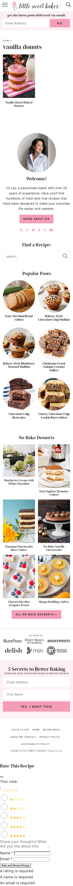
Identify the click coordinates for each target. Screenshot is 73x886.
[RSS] (21, 230)
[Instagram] (44, 230)
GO (60, 23)
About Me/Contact (23, 737)
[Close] (1, 776)
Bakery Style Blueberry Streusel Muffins (19, 365)
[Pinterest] (27, 230)
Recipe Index (51, 730)
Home (6, 41)
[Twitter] (33, 230)
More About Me (36, 219)
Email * (6, 859)
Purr (60, 750)
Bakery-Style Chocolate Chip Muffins (54, 318)
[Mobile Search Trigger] (67, 7)
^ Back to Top (20, 730)
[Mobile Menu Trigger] (5, 7)
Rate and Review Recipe (15, 865)
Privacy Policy (50, 737)
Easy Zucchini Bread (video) (19, 318)
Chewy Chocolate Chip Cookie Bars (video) (54, 416)
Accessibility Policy (35, 744)
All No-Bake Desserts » (36, 614)
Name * (6, 853)
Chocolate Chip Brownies (19, 416)
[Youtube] (51, 230)
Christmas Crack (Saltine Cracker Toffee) (54, 367)
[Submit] (65, 256)
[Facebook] (39, 230)
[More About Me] (36, 152)
